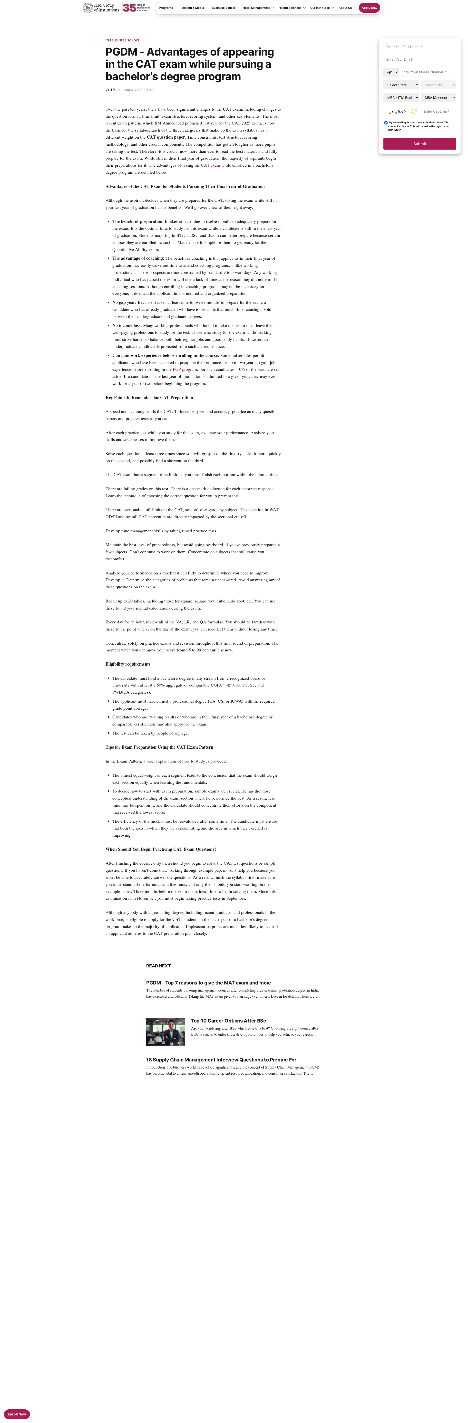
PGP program (185, 369)
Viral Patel (113, 90)
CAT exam (210, 165)
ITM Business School (123, 40)
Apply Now (369, 8)
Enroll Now (17, 1414)
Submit (419, 143)
